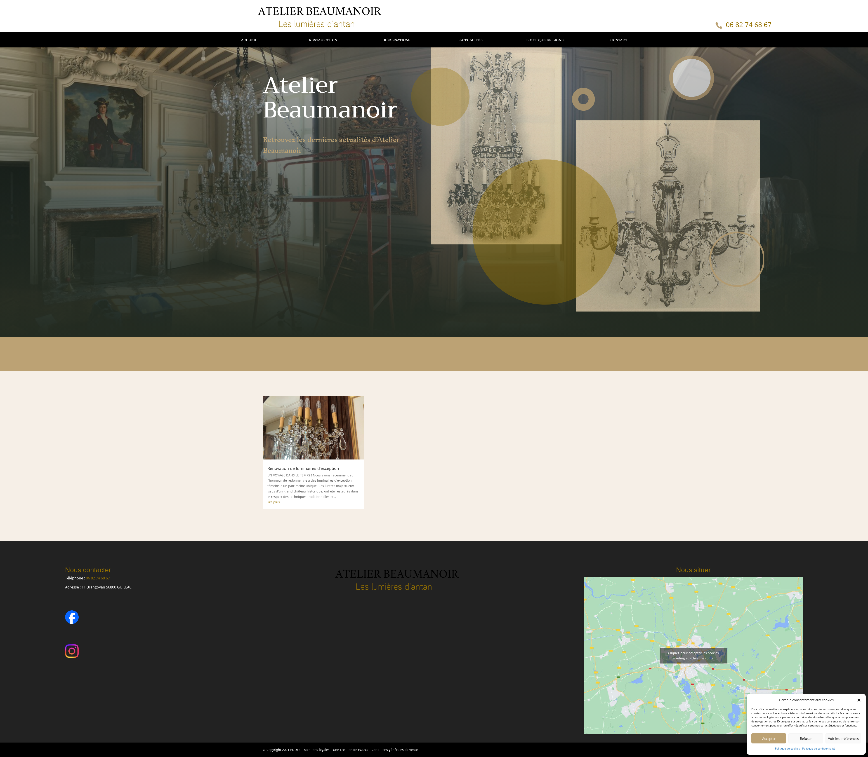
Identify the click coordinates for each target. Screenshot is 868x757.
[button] (859, 700)
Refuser (806, 738)
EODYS (363, 750)
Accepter (769, 738)
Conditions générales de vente (395, 750)
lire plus (273, 502)
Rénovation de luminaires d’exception (303, 468)
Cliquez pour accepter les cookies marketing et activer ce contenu (693, 655)
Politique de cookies (787, 748)
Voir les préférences (843, 738)
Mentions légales (317, 750)
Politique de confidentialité (818, 748)
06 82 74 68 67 (748, 24)
